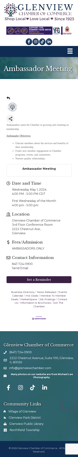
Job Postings (47, 299)
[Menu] (70, 51)
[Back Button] (8, 98)
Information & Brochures (35, 302)
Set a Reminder (39, 279)
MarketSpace (28, 299)
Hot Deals (32, 295)
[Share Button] (10, 118)
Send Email (20, 268)
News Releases (46, 292)
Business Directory (22, 292)
